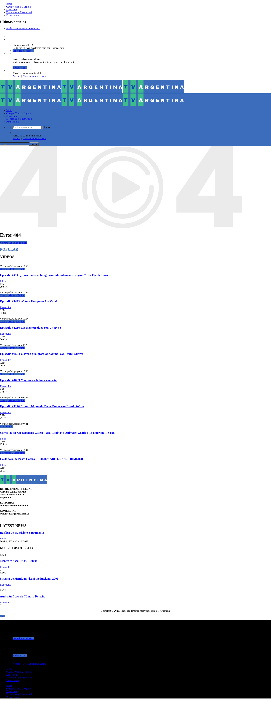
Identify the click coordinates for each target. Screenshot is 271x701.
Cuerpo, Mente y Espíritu (18, 6)
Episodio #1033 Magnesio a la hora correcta (28, 380)
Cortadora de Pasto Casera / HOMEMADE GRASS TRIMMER (41, 459)
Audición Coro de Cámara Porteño (22, 596)
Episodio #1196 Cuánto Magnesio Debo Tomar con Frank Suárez (42, 406)
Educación (11, 9)
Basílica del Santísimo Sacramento (23, 28)
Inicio (9, 4)
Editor (3, 281)
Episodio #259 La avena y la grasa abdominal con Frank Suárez (41, 353)
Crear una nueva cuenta (34, 76)
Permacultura (12, 15)
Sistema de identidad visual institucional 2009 (29, 578)
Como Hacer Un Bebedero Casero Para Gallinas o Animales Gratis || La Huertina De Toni (57, 432)
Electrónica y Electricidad (19, 12)
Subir (2, 616)
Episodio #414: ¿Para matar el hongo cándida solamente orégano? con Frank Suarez (55, 275)
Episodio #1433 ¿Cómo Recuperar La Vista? (29, 301)
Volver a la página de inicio (13, 242)
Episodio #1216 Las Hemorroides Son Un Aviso (30, 327)
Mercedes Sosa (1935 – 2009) (18, 560)
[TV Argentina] (92, 92)
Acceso (16, 76)
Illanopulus (5, 307)
